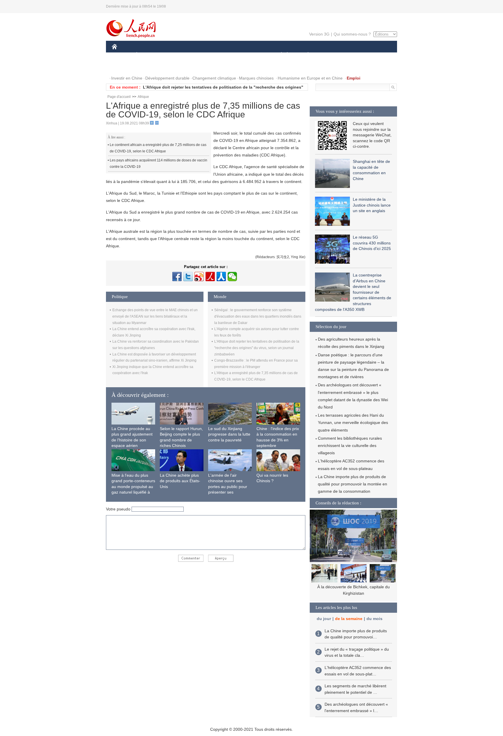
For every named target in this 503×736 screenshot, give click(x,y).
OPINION (124, 66)
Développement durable (167, 78)
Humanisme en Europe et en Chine (310, 78)
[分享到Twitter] (188, 276)
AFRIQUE (199, 54)
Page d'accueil (119, 97)
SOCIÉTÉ (278, 54)
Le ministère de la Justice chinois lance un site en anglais (372, 205)
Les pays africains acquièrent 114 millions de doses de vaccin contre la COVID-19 (158, 163)
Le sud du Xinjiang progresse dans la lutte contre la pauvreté (229, 434)
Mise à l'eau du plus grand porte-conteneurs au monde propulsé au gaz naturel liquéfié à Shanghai (133, 486)
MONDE (174, 54)
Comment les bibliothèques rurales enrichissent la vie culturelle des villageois (350, 445)
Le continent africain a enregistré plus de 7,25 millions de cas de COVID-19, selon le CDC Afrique (158, 148)
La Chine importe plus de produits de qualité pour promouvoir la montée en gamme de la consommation (352, 484)
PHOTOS (149, 66)
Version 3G (319, 34)
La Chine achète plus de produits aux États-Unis (180, 481)
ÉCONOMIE (147, 54)
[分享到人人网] (221, 276)
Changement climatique (214, 78)
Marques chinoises (256, 78)
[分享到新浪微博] (199, 276)
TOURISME (354, 54)
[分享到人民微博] (210, 276)
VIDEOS (173, 66)
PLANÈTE (305, 54)
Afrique (143, 97)
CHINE (122, 54)
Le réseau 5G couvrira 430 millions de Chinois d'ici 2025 (372, 243)
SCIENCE (225, 54)
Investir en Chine (126, 78)
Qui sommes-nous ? (352, 34)
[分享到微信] (232, 276)
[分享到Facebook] (177, 276)
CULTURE (252, 54)
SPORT (328, 54)
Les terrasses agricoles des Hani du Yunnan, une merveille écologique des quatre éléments (353, 422)
